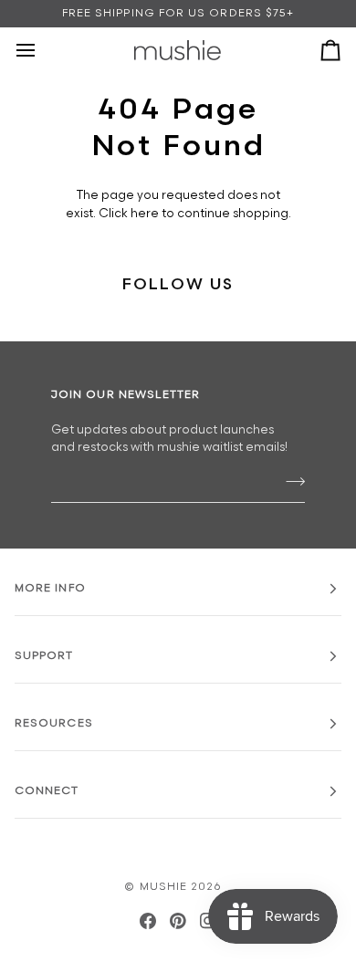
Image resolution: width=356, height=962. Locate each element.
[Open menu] (42, 50)
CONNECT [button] (47, 791)
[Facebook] (148, 921)
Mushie (166, 887)
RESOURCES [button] (54, 723)
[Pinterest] (178, 921)
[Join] (290, 482)
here (145, 213)
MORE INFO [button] (50, 588)
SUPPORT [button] (44, 656)
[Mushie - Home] (177, 50)
